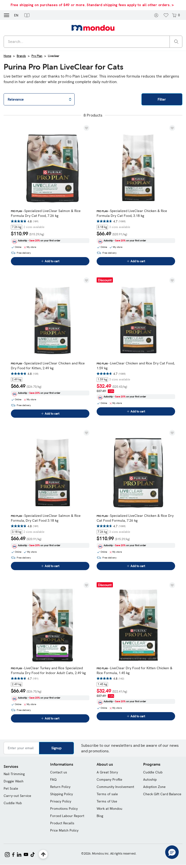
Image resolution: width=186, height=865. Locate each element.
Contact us (58, 772)
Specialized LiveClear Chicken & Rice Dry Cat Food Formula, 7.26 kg (135, 518)
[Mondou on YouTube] (26, 854)
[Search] (176, 41)
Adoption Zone (154, 787)
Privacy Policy (60, 801)
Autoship (150, 779)
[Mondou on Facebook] (13, 854)
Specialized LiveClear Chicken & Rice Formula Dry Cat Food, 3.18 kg (132, 213)
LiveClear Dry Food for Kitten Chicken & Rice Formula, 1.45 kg (134, 670)
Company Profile (109, 779)
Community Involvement (115, 787)
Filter (162, 99)
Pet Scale (11, 788)
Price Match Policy (64, 830)
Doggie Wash (13, 781)
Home (7, 56)
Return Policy (60, 787)
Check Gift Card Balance (162, 794)
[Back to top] (43, 854)
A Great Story (107, 772)
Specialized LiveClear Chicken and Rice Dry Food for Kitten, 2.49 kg (48, 365)
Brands (21, 56)
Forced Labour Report (67, 816)
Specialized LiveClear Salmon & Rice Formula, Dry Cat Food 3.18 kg (46, 518)
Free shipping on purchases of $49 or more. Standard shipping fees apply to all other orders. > (92, 5)
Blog (100, 816)
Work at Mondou (109, 808)
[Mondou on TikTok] (33, 854)
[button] (27, 15)
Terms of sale (107, 794)
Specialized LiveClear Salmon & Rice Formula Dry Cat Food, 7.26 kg (46, 213)
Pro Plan (36, 56)
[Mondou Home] (93, 27)
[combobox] (93, 42)
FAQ (53, 779)
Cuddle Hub (13, 803)
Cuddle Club (153, 772)
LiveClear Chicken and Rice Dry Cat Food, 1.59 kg (136, 365)
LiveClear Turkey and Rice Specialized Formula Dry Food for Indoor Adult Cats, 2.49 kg (48, 670)
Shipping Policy (61, 794)
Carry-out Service (17, 796)
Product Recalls (62, 823)
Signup (56, 748)
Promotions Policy (64, 808)
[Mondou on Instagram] (7, 854)
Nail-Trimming (14, 774)
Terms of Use (107, 801)
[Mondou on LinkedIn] (19, 854)
